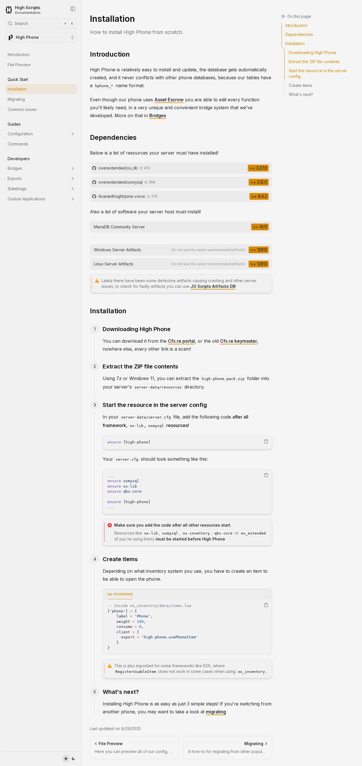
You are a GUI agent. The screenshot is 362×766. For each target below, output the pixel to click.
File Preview (19, 64)
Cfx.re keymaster (238, 341)
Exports (15, 178)
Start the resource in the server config (155, 405)
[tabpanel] (187, 627)
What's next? (121, 691)
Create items (120, 559)
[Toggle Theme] (69, 759)
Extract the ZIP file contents (140, 366)
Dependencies (113, 137)
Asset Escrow (169, 99)
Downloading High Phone (137, 329)
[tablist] (187, 594)
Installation (17, 89)
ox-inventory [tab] (120, 593)
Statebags (17, 188)
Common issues (22, 109)
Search (44, 23)
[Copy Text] (266, 441)
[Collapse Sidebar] (73, 9)
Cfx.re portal (181, 341)
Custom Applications (26, 198)
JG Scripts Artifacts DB (213, 286)
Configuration (20, 133)
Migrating (16, 99)
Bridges (15, 168)
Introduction (19, 54)
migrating (216, 711)
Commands (18, 143)
